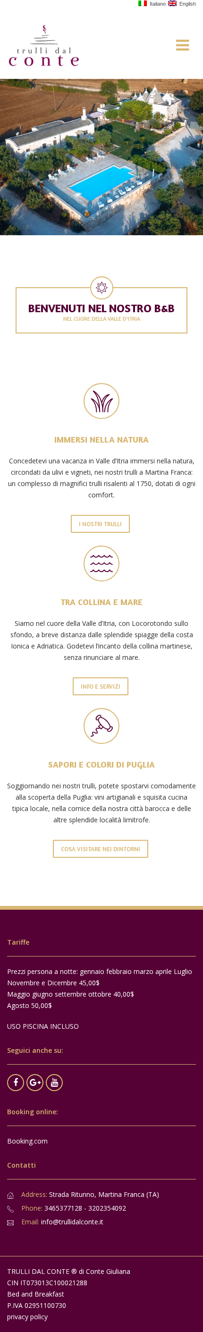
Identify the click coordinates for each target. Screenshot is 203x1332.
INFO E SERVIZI (100, 686)
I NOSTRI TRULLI (100, 524)
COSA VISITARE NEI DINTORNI (100, 849)
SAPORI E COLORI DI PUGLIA (101, 764)
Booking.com (27, 1140)
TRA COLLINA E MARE (101, 602)
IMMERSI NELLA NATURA (101, 439)
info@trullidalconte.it (72, 1221)
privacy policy (27, 1316)
